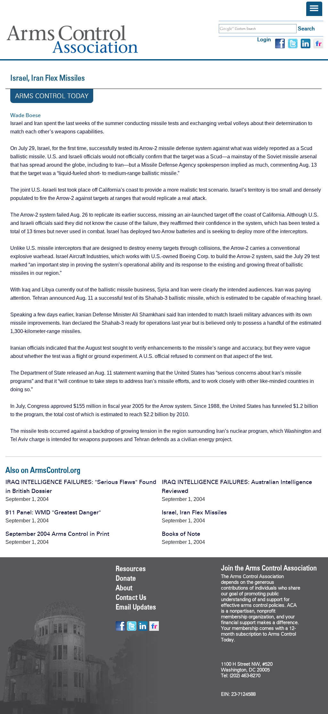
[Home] (82, 39)
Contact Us (131, 597)
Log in (264, 39)
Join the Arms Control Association (269, 567)
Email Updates (136, 606)
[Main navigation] (314, 9)
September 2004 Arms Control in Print (57, 533)
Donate (126, 578)
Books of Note (181, 533)
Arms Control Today (51, 96)
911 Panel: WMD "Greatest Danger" (53, 512)
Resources (131, 568)
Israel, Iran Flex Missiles (194, 512)
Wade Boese (25, 115)
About (124, 587)
